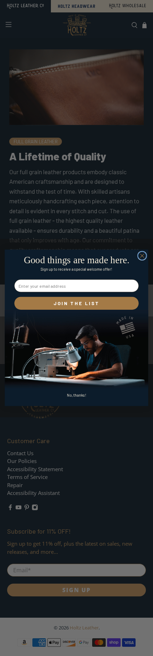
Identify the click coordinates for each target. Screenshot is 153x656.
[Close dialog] (142, 256)
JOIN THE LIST (77, 303)
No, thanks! (76, 395)
